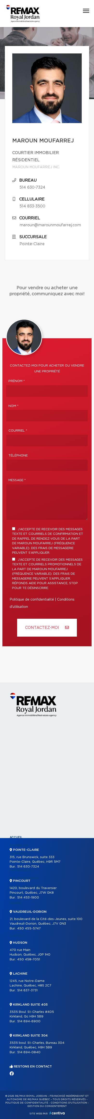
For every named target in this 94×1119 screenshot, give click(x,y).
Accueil (16, 837)
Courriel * (17, 430)
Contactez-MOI (42, 628)
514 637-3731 (27, 990)
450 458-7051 (28, 959)
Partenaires (20, 870)
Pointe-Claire (32, 244)
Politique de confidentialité (32, 599)
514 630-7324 (32, 187)
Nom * (13, 406)
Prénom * (16, 381)
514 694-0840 (28, 1052)
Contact (17, 936)
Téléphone (18, 455)
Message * (17, 480)
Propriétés (19, 845)
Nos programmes (24, 878)
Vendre (16, 903)
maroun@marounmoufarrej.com (50, 225)
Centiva (57, 1113)
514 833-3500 (32, 206)
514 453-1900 (28, 897)
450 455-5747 (29, 928)
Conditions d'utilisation (69, 1103)
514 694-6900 (28, 1021)
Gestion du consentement (47, 1106)
